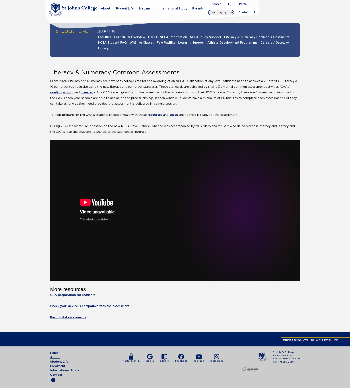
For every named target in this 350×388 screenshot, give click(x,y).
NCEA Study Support (205, 37)
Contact (244, 12)
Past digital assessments (68, 317)
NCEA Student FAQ (112, 42)
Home (54, 353)
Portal (243, 4)
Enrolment (146, 8)
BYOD (152, 37)
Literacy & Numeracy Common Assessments (256, 37)
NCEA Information (173, 37)
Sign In (150, 361)
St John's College (284, 352)
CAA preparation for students (72, 295)
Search (217, 4)
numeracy (88, 92)
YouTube (198, 361)
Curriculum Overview (129, 37)
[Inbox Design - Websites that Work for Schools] (250, 369)
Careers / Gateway (274, 42)
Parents (198, 8)
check (173, 114)
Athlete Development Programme (232, 42)
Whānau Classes (142, 42)
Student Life (124, 8)
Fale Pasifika (166, 42)
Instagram (216, 361)
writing (68, 92)
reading (56, 92)
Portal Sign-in (131, 361)
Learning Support (191, 42)
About (105, 8)
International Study (172, 8)
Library (103, 48)
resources (155, 114)
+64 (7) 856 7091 (283, 362)
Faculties (104, 37)
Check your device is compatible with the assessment (89, 306)
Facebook (181, 361)
